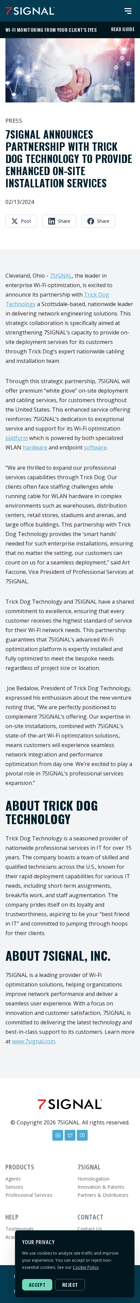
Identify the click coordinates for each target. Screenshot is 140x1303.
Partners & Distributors (102, 1195)
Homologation (93, 1179)
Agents (13, 1179)
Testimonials (19, 1229)
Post (26, 221)
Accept (37, 1284)
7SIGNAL (61, 275)
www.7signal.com (33, 1041)
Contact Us (89, 1229)
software (95, 447)
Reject (70, 1284)
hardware (35, 447)
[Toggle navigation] (128, 11)
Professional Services (28, 1195)
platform (16, 438)
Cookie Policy (86, 1267)
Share (64, 221)
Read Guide (123, 29)
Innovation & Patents (100, 1187)
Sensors (14, 1187)
